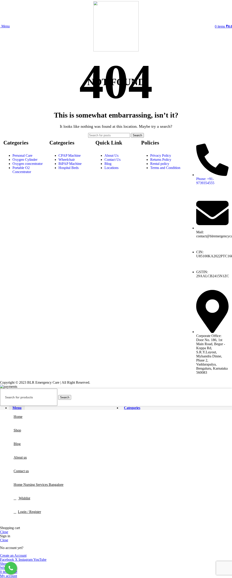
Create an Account (13, 555)
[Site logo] (116, 50)
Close (4, 532)
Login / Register (29, 512)
